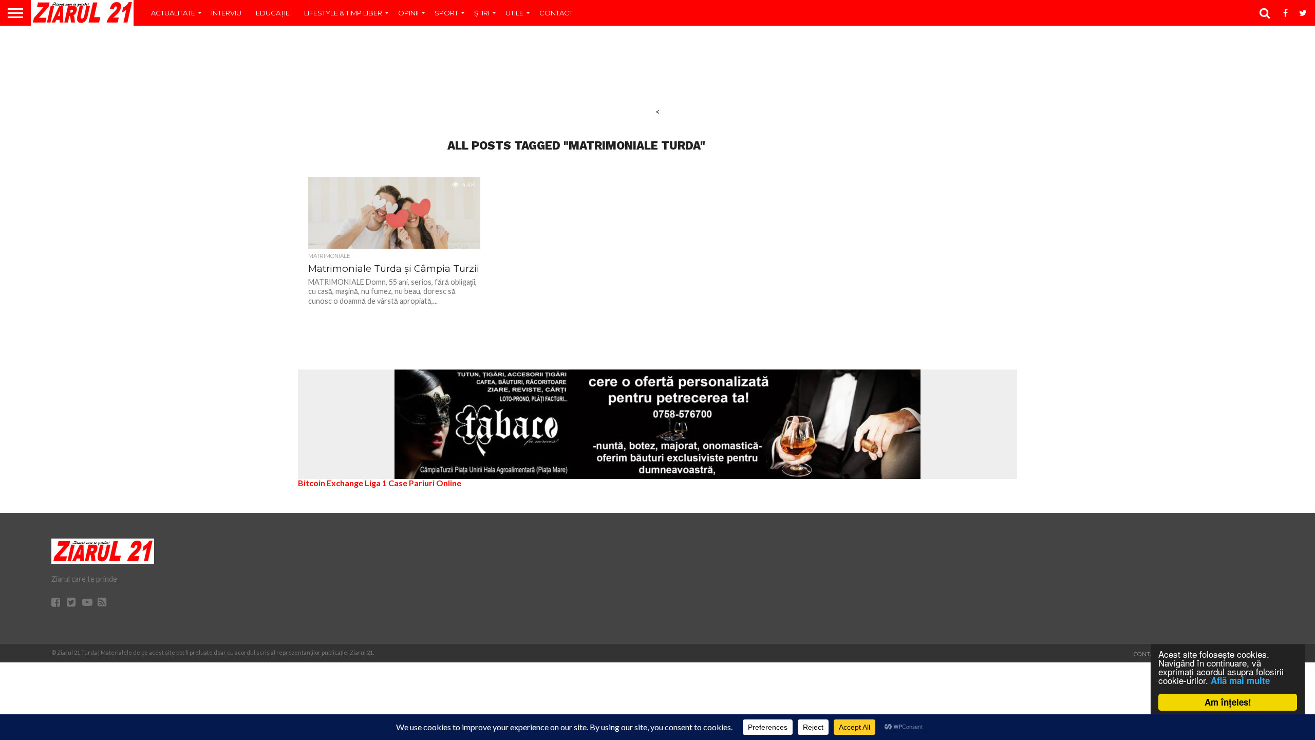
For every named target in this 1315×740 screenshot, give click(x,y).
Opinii (408, 13)
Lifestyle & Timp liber (343, 13)
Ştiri (482, 13)
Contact (556, 13)
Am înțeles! (1228, 702)
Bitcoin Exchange (330, 483)
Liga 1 (376, 483)
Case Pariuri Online (424, 483)
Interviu (226, 13)
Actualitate (173, 13)
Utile (514, 13)
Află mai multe (1240, 680)
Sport (446, 13)
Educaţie (273, 13)
